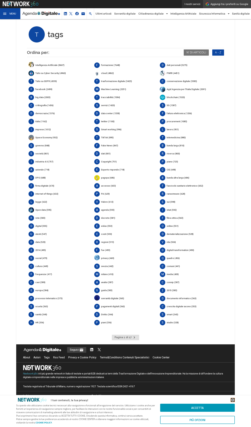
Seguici (74, 349)
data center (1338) (110, 113)
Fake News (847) (109, 145)
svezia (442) (107, 266)
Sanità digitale (241, 13)
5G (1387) (171, 105)
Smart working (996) (111, 129)
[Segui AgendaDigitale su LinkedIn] (92, 350)
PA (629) (105, 194)
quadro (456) (173, 258)
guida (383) (106, 290)
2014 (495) (40, 250)
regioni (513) (107, 242)
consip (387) (173, 282)
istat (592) (172, 210)
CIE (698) (171, 169)
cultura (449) (41, 266)
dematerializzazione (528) (180, 234)
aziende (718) (42, 169)
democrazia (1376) (45, 113)
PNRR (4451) (173, 73)
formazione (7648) (110, 65)
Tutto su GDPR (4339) (46, 81)
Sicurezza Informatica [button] (212, 13)
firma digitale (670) (44, 185)
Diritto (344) (107, 314)
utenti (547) (41, 234)
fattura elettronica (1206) (179, 113)
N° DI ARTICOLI (196, 52)
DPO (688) (40, 177)
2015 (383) (172, 290)
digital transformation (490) (180, 250)
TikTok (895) (107, 137)
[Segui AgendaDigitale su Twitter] (99, 350)
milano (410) (107, 274)
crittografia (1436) (44, 105)
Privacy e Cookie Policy (82, 357)
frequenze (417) (43, 274)
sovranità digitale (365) (112, 298)
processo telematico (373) (48, 298)
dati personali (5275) (177, 65)
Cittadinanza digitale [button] (151, 13)
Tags (47, 357)
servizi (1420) (108, 105)
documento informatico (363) (181, 298)
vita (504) (171, 242)
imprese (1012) (43, 129)
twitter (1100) (107, 121)
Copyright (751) (109, 161)
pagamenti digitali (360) (113, 306)
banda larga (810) (175, 145)
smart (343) (172, 314)
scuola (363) (41, 306)
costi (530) (106, 234)
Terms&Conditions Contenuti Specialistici (124, 357)
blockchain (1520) (176, 97)
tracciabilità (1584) (110, 97)
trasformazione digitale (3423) (116, 81)
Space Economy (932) (46, 137)
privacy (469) (107, 258)
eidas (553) (106, 226)
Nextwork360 (30, 373)
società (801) (42, 153)
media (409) (173, 274)
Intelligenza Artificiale (183, 13)
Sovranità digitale (125, 13)
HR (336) (39, 322)
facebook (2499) (43, 89)
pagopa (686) (108, 177)
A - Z (218, 52)
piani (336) (106, 322)
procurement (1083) (177, 121)
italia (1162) (41, 121)
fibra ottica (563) (175, 218)
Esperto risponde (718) (112, 169)
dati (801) (105, 153)
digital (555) (41, 226)
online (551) (172, 226)
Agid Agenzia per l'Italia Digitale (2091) (186, 89)
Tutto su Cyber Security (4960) (50, 73)
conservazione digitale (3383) (182, 81)
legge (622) (41, 202)
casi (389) (40, 282)
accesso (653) (108, 185)
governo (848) (42, 145)
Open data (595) (43, 210)
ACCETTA (197, 407)
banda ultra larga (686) (178, 177)
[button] (10, 13)
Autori (36, 357)
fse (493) (105, 250)
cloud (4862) (107, 73)
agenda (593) (107, 210)
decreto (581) (108, 218)
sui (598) (171, 202)
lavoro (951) (173, 129)
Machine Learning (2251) (113, 89)
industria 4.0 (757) (44, 161)
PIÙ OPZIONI (197, 420)
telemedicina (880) (176, 137)
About (26, 357)
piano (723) (172, 161)
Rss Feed (59, 357)
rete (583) (40, 218)
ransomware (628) (176, 194)
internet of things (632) (46, 194)
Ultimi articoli (103, 13)
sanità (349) (41, 314)
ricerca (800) (173, 153)
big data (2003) (42, 97)
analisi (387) (107, 282)
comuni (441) (173, 266)
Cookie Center (161, 357)
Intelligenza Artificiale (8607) (49, 65)
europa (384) (41, 290)
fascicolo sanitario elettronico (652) (185, 185)
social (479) (41, 258)
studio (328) (173, 322)
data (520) (40, 242)
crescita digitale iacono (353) (181, 306)
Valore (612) (107, 202)
